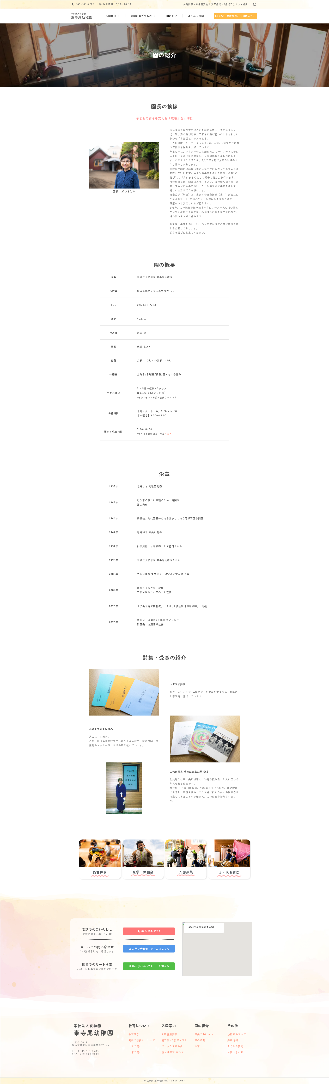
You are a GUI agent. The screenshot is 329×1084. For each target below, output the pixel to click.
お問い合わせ (235, 1052)
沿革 (197, 1046)
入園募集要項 (170, 1034)
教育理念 (134, 1034)
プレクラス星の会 (172, 1046)
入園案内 (111, 16)
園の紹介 (171, 16)
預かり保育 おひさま (174, 1052)
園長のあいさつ (203, 1034)
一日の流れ (135, 1046)
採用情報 (232, 1040)
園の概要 (199, 1040)
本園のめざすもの (141, 16)
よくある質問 (196, 16)
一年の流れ (135, 1052)
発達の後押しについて (142, 1040)
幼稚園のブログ (236, 1034)
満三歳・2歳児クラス (174, 1040)
